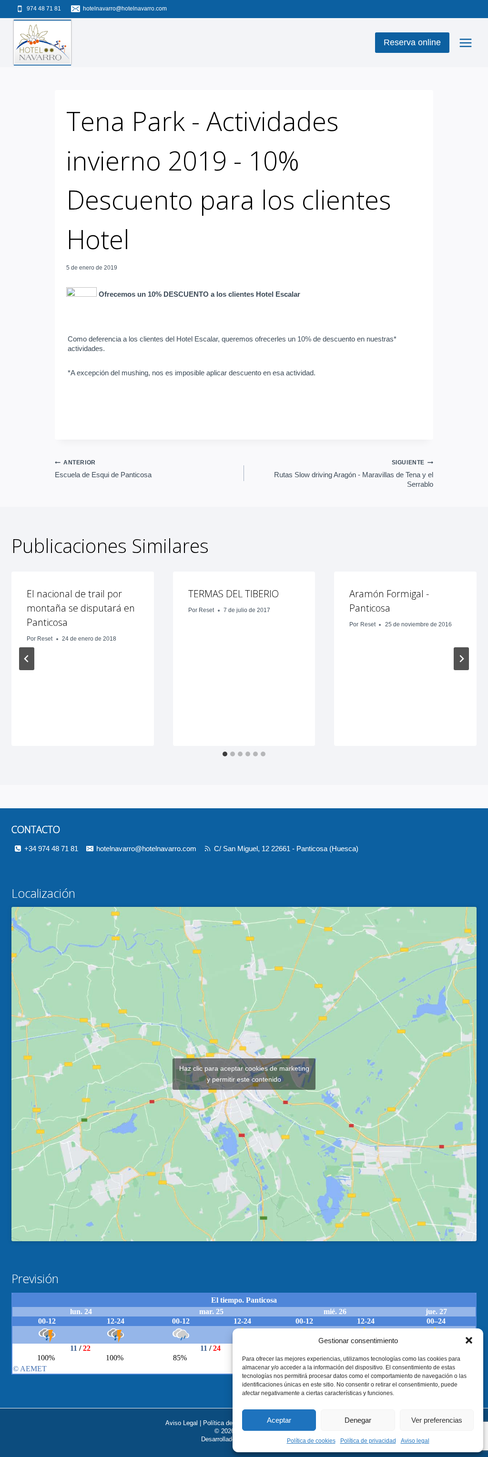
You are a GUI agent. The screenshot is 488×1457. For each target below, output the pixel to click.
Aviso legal (415, 1440)
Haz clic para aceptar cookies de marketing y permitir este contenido (244, 1074)
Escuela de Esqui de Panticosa (103, 469)
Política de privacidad (368, 1440)
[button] (469, 1340)
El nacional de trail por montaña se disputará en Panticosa (81, 608)
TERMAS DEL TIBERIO (233, 593)
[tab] (225, 754)
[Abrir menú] (465, 42)
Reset (44, 638)
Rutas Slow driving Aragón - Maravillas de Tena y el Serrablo (353, 473)
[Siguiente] (461, 658)
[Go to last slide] (26, 658)
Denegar (358, 1420)
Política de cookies (311, 1440)
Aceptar (279, 1420)
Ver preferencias (436, 1420)
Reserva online (412, 42)
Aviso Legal (181, 1423)
